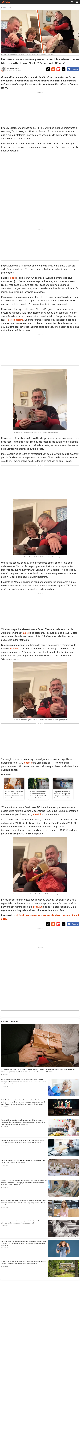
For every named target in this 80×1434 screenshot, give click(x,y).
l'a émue (14, 648)
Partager (75, 69)
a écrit (26, 632)
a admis (28, 762)
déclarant (38, 906)
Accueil (4, 7)
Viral (10, 7)
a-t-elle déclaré (15, 319)
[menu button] (76, 2)
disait (13, 277)
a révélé (37, 814)
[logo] (6, 2)
